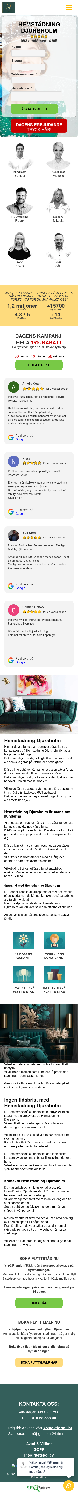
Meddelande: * (21, 88)
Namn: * (17, 47)
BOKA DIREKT (39, 365)
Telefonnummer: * (24, 74)
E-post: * (17, 60)
